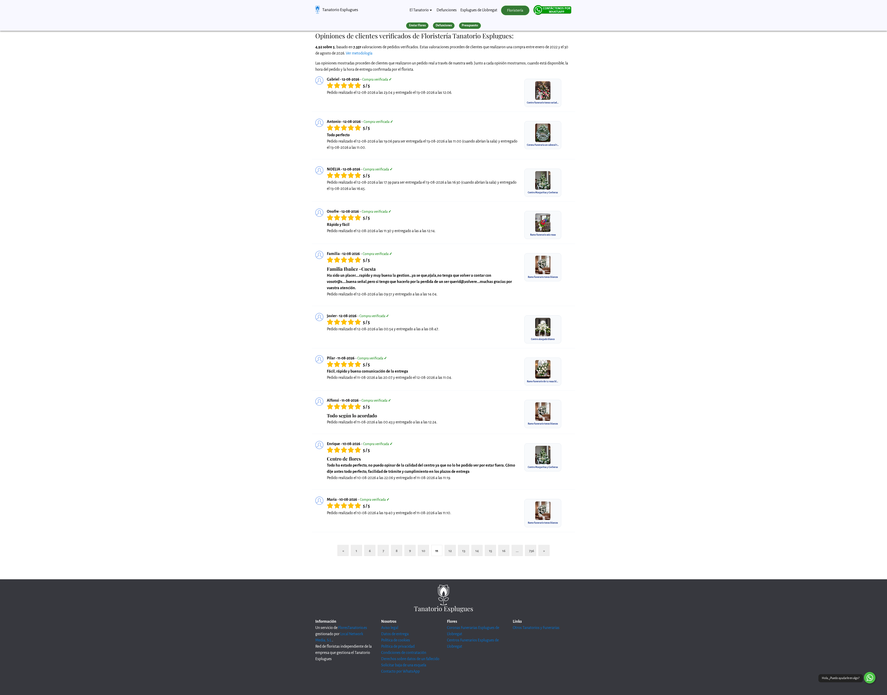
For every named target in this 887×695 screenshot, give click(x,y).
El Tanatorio (419, 10)
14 (477, 551)
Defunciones (447, 10)
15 (490, 551)
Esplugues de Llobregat (478, 10)
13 (463, 551)
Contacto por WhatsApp (400, 671)
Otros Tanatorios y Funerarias (536, 628)
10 (423, 551)
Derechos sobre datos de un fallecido (410, 659)
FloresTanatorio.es (352, 628)
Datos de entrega (395, 634)
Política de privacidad (398, 646)
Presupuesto (470, 25)
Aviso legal (389, 628)
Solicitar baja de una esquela (403, 665)
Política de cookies (395, 640)
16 (503, 551)
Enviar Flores (417, 25)
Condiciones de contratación (403, 653)
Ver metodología (359, 53)
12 (450, 551)
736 (531, 551)
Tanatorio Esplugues (340, 9)
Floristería (515, 10)
